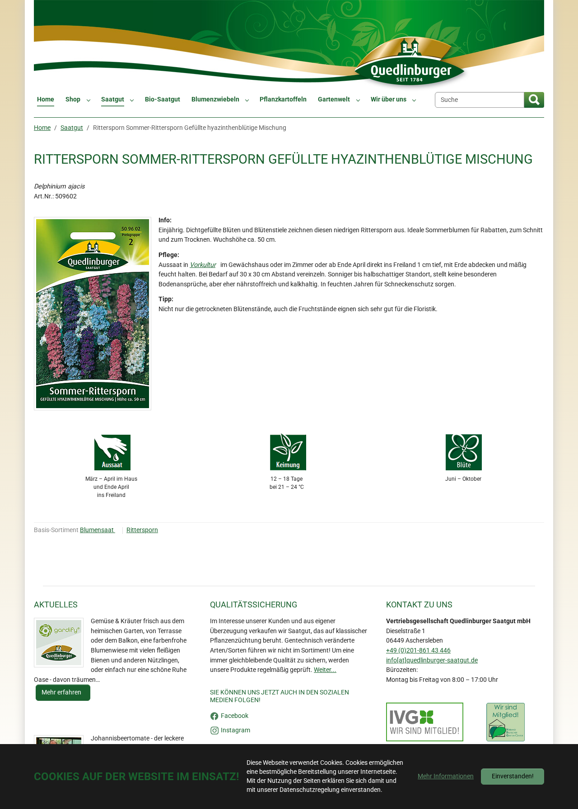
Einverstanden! (513, 776)
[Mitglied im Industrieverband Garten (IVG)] (424, 722)
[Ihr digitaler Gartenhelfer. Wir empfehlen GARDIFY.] (59, 642)
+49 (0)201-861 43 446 (418, 650)
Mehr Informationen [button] (446, 776)
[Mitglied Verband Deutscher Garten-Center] (505, 722)
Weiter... (325, 670)
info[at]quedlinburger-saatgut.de (432, 660)
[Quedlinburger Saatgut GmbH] (289, 46)
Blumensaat (97, 530)
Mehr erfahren (62, 692)
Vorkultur (202, 265)
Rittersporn (142, 530)
